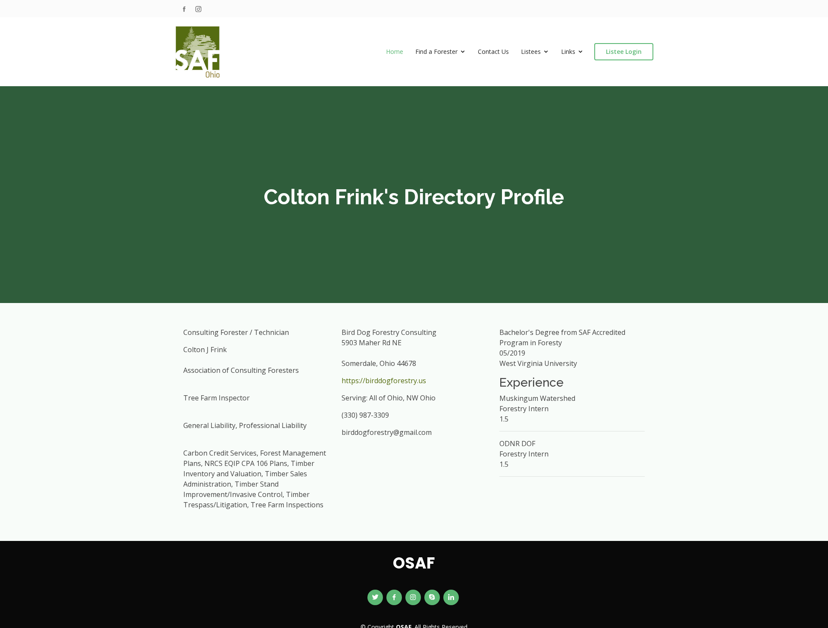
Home (394, 51)
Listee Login (624, 51)
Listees (531, 51)
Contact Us (493, 51)
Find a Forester (436, 51)
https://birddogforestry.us (384, 380)
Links (568, 51)
